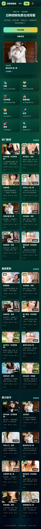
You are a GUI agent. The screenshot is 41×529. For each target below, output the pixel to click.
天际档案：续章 (28, 216)
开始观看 (20, 30)
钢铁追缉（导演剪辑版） (30, 246)
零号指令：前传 (28, 156)
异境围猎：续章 (8, 505)
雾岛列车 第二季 (28, 445)
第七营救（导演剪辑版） (30, 315)
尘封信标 (26, 414)
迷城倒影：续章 (8, 245)
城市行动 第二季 (28, 345)
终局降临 (6, 187)
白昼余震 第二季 (8, 216)
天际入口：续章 (8, 445)
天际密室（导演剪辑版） (10, 157)
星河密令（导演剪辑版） (10, 346)
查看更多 (36, 140)
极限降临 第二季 (28, 505)
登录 (20, 3)
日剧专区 (20, 36)
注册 (26, 4)
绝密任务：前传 (8, 376)
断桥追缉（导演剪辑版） (30, 475)
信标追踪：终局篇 (29, 376)
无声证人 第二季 (28, 187)
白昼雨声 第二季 (8, 474)
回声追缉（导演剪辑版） (10, 415)
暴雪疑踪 (6, 285)
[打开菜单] (32, 3)
